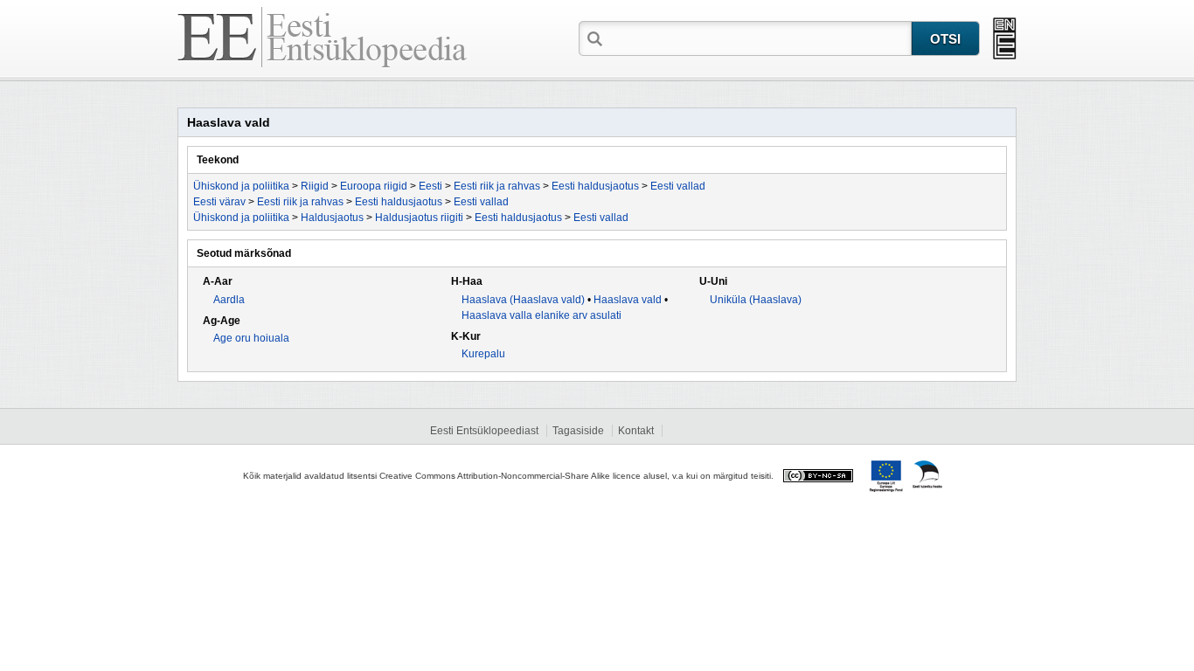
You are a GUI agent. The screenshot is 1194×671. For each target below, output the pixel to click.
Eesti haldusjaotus (595, 186)
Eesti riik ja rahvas (497, 186)
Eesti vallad (677, 186)
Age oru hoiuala (251, 338)
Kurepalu (483, 354)
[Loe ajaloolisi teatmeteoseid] (1005, 38)
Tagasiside (578, 431)
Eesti (430, 186)
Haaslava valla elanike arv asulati (541, 315)
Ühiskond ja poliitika (241, 186)
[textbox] (759, 37)
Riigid (315, 186)
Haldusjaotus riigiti (419, 217)
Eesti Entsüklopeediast (484, 431)
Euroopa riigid (373, 186)
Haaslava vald (628, 300)
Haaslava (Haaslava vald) (523, 300)
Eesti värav (219, 202)
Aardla (229, 300)
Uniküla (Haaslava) (756, 300)
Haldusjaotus (332, 217)
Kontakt (636, 431)
